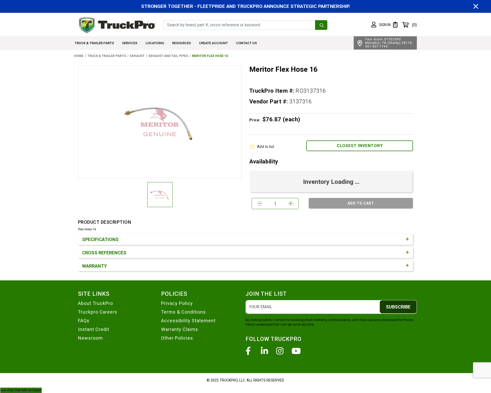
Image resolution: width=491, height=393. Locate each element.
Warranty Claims (179, 329)
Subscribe (398, 306)
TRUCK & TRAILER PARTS (94, 43)
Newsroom (90, 338)
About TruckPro (95, 303)
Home (78, 56)
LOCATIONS (155, 43)
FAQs (84, 320)
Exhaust (137, 56)
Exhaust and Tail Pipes (168, 56)
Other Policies (177, 338)
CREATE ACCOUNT (213, 43)
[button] (380, 25)
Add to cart (361, 203)
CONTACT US (246, 43)
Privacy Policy (177, 303)
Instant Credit (93, 329)
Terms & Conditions (183, 312)
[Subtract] (259, 203)
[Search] (321, 25)
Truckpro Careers (97, 312)
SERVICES (129, 43)
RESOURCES (181, 43)
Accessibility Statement (188, 320)
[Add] (290, 203)
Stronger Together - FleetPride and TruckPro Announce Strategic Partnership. (245, 6)
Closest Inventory (360, 145)
